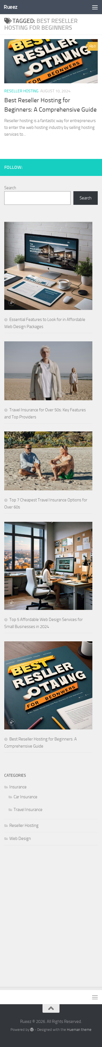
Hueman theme (79, 1029)
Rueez (11, 7)
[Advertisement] (51, 910)
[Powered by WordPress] (32, 1029)
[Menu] (95, 7)
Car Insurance (25, 796)
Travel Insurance (28, 809)
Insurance (18, 786)
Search (10, 187)
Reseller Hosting (21, 91)
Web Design (20, 838)
